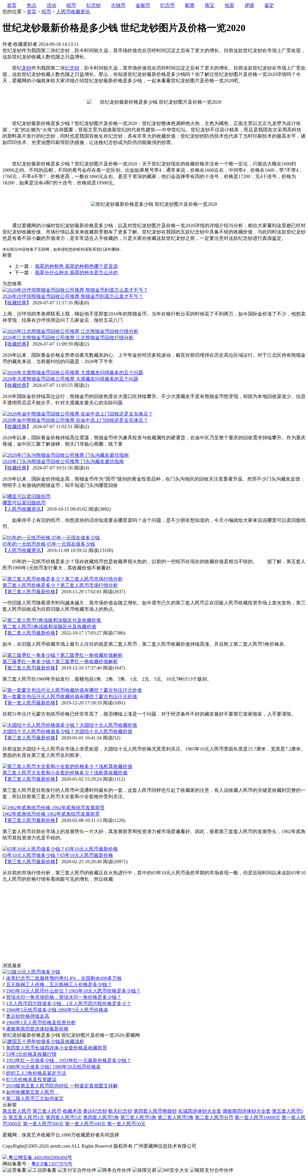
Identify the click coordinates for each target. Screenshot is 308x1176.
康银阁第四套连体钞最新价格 (37, 1028)
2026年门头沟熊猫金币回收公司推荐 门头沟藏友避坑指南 (63, 461)
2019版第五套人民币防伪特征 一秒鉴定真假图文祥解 (62, 1085)
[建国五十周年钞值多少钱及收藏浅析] (43, 1041)
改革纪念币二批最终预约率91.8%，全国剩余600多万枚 (64, 978)
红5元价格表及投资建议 (31, 1079)
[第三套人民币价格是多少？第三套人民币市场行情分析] (62, 579)
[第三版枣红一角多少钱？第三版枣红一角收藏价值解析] (62, 655)
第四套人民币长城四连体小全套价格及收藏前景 (56, 1047)
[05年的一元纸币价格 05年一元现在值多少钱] (51, 537)
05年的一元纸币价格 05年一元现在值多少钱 (48, 544)
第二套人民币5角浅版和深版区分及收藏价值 (49, 626)
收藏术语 (72, 1111)
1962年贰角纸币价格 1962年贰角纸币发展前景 (51, 814)
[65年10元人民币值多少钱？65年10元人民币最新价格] (60, 848)
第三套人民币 (46, 1111)
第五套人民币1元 (26, 1117)
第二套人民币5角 (176, 1117)
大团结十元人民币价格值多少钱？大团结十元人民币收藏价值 (67, 731)
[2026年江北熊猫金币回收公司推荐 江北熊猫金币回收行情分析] (70, 331)
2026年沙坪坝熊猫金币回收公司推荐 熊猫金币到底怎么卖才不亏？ (72, 296)
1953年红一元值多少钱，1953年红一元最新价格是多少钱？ (68, 1060)
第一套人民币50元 (126, 1123)
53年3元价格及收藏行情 (31, 1054)
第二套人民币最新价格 (31, 632)
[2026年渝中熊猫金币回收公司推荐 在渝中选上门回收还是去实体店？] (77, 413)
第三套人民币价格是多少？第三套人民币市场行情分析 (60, 585)
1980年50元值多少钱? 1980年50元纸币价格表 (53, 1066)
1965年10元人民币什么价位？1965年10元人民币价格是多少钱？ (73, 990)
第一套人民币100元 (85, 1123)
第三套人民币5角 (138, 1117)
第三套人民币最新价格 (31, 591)
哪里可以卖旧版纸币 (24, 502)
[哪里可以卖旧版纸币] (26, 496)
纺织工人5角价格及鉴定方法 (36, 1073)
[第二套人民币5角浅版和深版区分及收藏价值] (51, 620)
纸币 (46, 11)
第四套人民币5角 (101, 1117)
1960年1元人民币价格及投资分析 (41, 1022)
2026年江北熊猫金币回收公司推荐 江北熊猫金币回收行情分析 (68, 337)
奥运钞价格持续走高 (27, 1016)
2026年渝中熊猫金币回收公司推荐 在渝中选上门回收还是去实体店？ (75, 420)
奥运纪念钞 (95, 1111)
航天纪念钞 (120, 1111)
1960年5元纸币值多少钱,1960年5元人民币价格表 (57, 1009)
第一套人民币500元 (43, 1123)
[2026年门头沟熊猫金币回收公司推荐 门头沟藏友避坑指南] (65, 455)
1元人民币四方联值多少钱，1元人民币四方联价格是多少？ (68, 1003)
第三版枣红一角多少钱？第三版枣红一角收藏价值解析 (60, 661)
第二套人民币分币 (214, 1117)
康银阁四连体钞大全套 (247, 1111)
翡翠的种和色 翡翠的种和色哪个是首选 (76, 266)
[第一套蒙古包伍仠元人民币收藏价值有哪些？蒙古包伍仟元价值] (72, 690)
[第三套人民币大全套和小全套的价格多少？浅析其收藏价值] (67, 766)
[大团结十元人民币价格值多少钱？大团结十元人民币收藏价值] (69, 725)
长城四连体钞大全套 (199, 1111)
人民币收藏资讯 (73, 11)
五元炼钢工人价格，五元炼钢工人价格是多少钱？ (59, 984)
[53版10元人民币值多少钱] (31, 971)
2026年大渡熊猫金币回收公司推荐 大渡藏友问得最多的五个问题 (70, 378)
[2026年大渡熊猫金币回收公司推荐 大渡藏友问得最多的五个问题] (72, 372)
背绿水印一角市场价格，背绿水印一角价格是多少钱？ (64, 997)
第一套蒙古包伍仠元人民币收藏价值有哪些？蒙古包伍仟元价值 (69, 696)
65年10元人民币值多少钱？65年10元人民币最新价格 (57, 855)
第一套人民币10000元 (257, 1117)
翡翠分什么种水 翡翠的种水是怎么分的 (76, 272)
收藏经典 (16, 302)
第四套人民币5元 (64, 1117)
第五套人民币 (16, 1111)
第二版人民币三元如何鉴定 (35, 1098)
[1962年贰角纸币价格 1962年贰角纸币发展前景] (53, 807)
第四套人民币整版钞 (155, 1111)
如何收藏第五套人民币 (32, 1092)
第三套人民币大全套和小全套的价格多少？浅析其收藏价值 (65, 772)
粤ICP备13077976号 (51, 1163)
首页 (31, 11)
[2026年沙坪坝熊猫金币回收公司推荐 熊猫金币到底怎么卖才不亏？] (75, 290)
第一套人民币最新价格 (31, 702)
